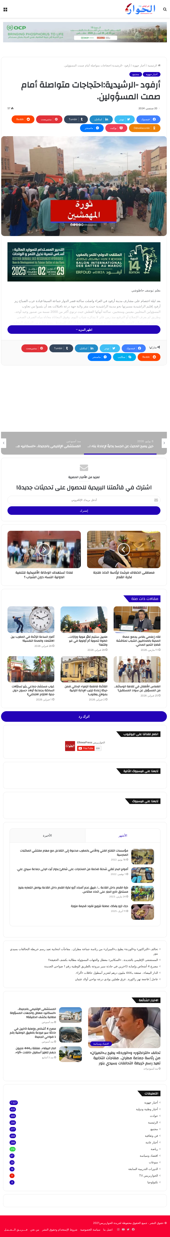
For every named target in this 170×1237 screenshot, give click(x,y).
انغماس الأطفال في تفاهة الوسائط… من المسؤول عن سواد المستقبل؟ (137, 688)
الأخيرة (47, 835)
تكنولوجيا (152, 1182)
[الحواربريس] (139, 9)
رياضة (154, 1149)
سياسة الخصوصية (90, 1229)
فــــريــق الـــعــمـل (15, 1229)
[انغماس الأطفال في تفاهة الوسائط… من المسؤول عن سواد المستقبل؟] (137, 669)
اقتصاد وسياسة (149, 1155)
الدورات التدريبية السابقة (143, 1169)
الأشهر (123, 835)
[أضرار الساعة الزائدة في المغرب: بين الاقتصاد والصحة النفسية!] (30, 619)
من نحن (34, 1229)
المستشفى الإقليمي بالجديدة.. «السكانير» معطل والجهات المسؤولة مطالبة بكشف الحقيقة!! (103, 960)
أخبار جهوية (138, 65)
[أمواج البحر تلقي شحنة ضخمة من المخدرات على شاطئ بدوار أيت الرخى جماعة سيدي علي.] (142, 875)
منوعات (153, 1162)
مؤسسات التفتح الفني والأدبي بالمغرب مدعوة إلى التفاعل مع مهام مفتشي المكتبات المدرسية (74, 853)
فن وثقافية (151, 1135)
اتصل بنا (108, 1229)
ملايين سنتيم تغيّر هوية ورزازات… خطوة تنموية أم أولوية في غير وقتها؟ (87, 640)
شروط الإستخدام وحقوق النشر (59, 1229)
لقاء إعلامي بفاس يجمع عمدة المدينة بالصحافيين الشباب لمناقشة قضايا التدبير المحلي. (138, 640)
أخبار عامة (152, 1142)
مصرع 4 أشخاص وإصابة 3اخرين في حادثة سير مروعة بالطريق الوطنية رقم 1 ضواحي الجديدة (101, 966)
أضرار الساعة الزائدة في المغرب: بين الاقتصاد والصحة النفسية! (32, 639)
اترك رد (84, 716)
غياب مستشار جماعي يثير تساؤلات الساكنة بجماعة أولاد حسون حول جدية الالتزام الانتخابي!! (33, 690)
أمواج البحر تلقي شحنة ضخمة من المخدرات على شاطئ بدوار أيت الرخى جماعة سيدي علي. (72, 869)
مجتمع (135, 74)
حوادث (154, 1115)
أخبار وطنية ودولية (147, 1109)
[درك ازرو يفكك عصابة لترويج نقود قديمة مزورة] (142, 912)
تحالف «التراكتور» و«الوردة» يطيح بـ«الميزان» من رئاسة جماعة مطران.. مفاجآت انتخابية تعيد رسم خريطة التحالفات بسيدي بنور (125, 1058)
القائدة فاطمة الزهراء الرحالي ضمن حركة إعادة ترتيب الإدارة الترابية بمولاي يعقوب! (86, 690)
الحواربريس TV (148, 1175)
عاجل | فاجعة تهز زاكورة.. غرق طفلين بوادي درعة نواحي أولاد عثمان (116, 979)
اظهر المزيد (85, 329)
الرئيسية (153, 65)
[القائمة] (5, 10)
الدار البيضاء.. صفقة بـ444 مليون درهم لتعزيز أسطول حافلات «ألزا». (116, 972)
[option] (120, 443)
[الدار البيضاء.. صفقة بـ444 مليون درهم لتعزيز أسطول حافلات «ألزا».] (70, 1054)
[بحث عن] (165, 10)
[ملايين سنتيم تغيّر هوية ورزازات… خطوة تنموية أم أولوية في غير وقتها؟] (84, 619)
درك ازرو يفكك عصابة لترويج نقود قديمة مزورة (99, 906)
